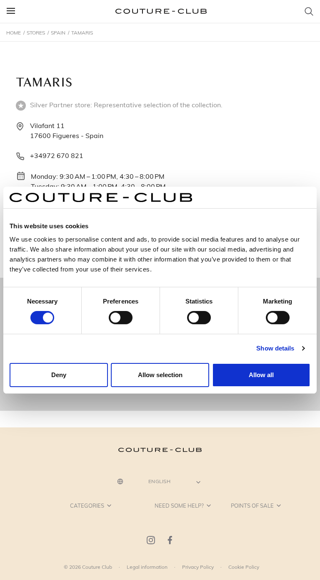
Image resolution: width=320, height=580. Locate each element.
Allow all (261, 374)
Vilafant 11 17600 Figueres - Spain (66, 130)
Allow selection (160, 374)
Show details (275, 348)
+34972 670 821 (56, 155)
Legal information (147, 566)
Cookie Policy (243, 566)
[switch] (120, 317)
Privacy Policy (198, 566)
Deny (58, 374)
